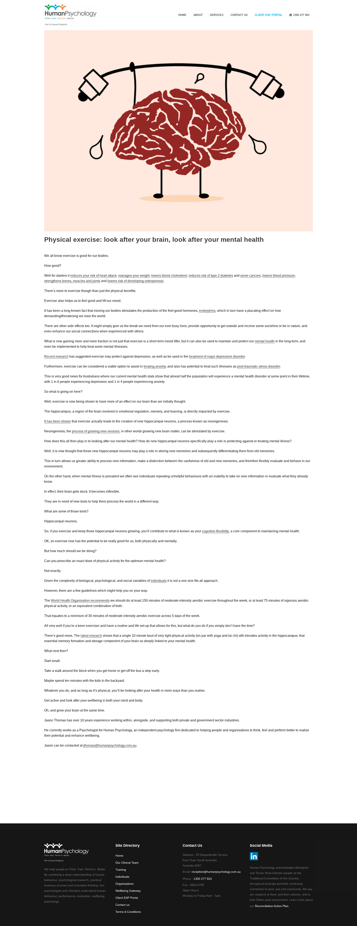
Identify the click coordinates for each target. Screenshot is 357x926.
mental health (265, 341)
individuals (159, 580)
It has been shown (57, 421)
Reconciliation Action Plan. (272, 906)
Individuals (122, 876)
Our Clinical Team (127, 862)
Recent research (56, 356)
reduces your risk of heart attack (93, 275)
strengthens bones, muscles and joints (72, 281)
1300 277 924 (203, 878)
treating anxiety (155, 366)
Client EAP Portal (126, 897)
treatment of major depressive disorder (217, 356)
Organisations (124, 883)
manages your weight (134, 275)
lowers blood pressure (278, 275)
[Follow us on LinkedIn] (254, 859)
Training (120, 869)
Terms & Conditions (128, 911)
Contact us (122, 904)
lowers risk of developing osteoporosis (135, 281)
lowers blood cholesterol (169, 275)
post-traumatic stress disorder (258, 366)
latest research (91, 635)
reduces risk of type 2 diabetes (211, 275)
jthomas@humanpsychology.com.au (109, 745)
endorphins (207, 310)
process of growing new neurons (95, 431)
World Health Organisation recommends (80, 600)
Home (119, 855)
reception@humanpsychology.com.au (216, 871)
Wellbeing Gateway (128, 890)
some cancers (250, 275)
